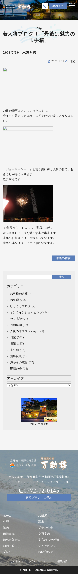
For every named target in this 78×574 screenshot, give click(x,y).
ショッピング (47, 545)
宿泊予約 (58, 6)
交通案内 (44, 533)
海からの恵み (19, 362)
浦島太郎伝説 (12, 539)
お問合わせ (45, 551)
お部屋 (42, 515)
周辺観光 (9, 533)
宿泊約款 (62, 561)
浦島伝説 (16, 356)
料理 (6, 521)
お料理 (14, 300)
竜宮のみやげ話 (48, 539)
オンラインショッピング (26, 312)
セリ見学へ (17, 318)
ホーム (7, 515)
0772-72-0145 (41, 490)
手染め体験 (63, 258)
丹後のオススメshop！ (24, 331)
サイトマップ (18, 561)
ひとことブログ (20, 306)
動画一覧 (9, 545)
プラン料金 (45, 527)
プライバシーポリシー (41, 561)
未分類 (14, 350)
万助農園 (16, 325)
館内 (6, 527)
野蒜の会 (16, 368)
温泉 (41, 521)
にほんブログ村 (39, 424)
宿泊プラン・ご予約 (39, 497)
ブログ (7, 551)
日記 (72, 61)
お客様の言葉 (19, 293)
